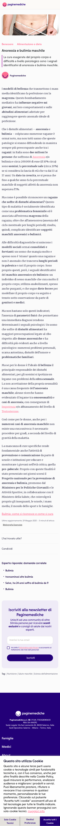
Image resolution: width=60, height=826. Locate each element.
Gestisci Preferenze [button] (30, 821)
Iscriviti (31, 657)
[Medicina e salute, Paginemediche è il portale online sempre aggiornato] (13, 4)
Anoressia (38, 157)
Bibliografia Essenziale (12, 525)
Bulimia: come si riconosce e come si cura (27, 513)
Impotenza (9, 406)
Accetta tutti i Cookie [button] (50, 821)
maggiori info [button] (36, 811)
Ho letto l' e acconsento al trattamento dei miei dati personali (31, 649)
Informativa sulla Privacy (28, 648)
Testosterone (10, 411)
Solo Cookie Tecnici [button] (10, 821)
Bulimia (9, 570)
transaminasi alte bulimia (19, 576)
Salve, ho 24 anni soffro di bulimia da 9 (26, 583)
